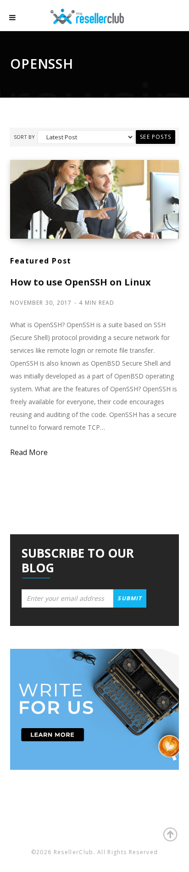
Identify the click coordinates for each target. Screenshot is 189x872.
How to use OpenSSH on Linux (80, 282)
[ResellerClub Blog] (96, 15)
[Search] (170, 18)
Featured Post (41, 261)
